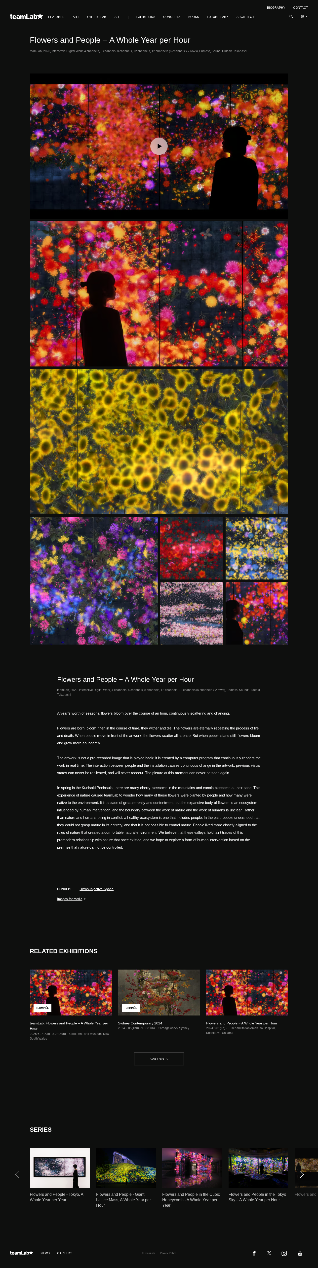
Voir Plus (157, 1059)
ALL (117, 17)
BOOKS (193, 17)
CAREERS (64, 1253)
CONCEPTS (171, 17)
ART (76, 17)
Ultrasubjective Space (97, 889)
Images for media (69, 899)
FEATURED (56, 17)
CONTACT (300, 7)
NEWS (45, 1253)
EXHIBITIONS (145, 17)
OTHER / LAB (96, 17)
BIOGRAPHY (276, 7)
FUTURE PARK (218, 17)
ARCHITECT (245, 17)
